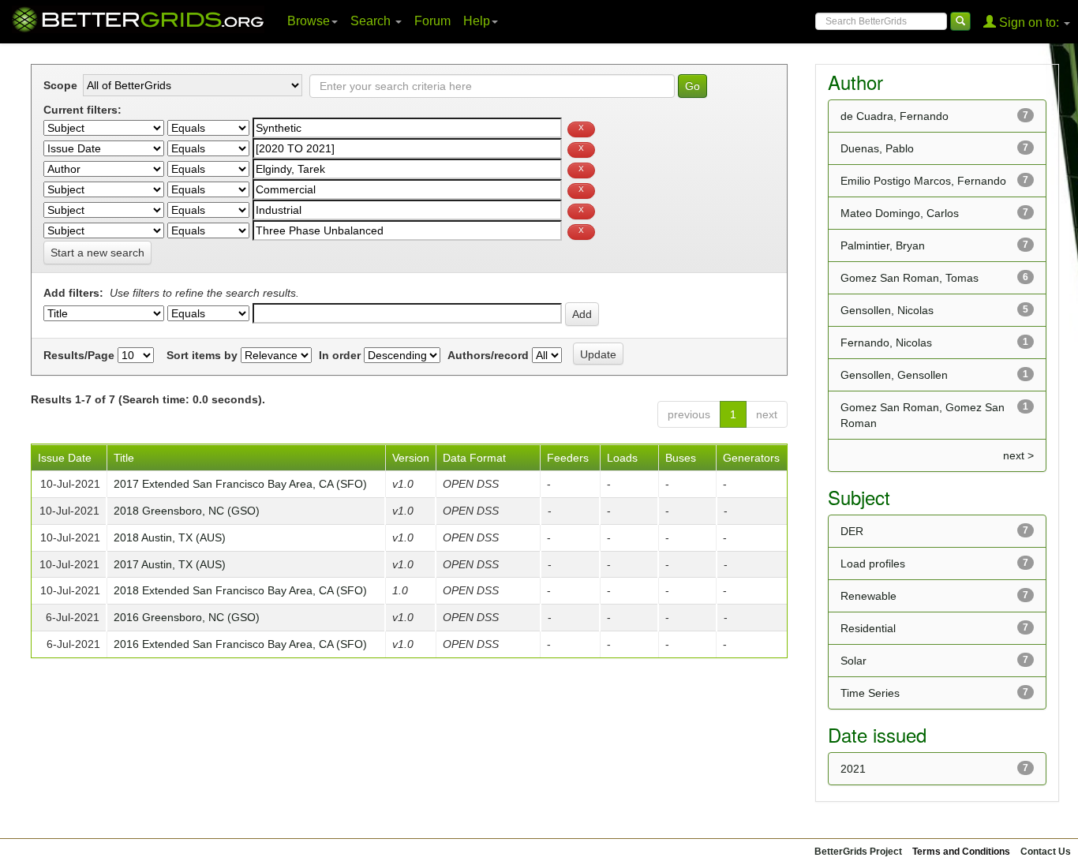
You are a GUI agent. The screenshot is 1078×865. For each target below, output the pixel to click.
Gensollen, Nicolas (887, 310)
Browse (308, 21)
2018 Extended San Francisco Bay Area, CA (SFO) (240, 590)
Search (372, 21)
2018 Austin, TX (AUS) (170, 537)
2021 (853, 768)
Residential (868, 628)
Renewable (868, 596)
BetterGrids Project (858, 851)
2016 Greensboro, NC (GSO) (187, 617)
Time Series (870, 693)
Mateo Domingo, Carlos (899, 213)
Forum (432, 21)
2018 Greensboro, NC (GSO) (187, 510)
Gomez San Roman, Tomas (909, 277)
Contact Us (1045, 851)
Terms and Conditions (961, 851)
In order (340, 355)
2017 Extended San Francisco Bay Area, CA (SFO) (240, 483)
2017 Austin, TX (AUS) (170, 564)
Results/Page (78, 355)
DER (851, 531)
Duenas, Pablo (877, 148)
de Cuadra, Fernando (894, 116)
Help (476, 21)
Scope (60, 85)
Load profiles (872, 563)
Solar (853, 660)
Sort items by (202, 355)
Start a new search (97, 252)
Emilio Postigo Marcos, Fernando (923, 180)
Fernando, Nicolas (886, 342)
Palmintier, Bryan (882, 245)
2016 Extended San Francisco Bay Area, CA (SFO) (240, 644)
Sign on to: (1029, 22)
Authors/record (488, 355)
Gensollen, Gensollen (894, 375)
